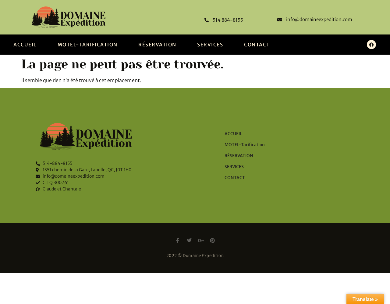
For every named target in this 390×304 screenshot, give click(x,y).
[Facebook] (371, 44)
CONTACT (257, 45)
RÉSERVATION (157, 45)
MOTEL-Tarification (88, 45)
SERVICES (210, 45)
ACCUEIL (25, 45)
